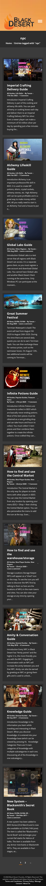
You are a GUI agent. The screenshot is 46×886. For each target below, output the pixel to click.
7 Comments (24, 175)
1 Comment (24, 96)
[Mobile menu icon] (40, 21)
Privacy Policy (28, 881)
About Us (26, 883)
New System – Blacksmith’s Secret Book (20, 805)
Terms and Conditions (13, 881)
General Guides (21, 643)
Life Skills (19, 93)
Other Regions (21, 249)
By (28, 93)
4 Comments (25, 645)
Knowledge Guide (19, 711)
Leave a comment (26, 251)
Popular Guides (21, 397)
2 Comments (23, 718)
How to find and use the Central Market (21, 473)
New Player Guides (23, 479)
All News (10, 321)
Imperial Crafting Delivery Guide (19, 87)
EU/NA (16, 321)
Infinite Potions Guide (22, 393)
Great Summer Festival (17, 315)
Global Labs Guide (19, 245)
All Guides (11, 93)
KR (27, 813)
